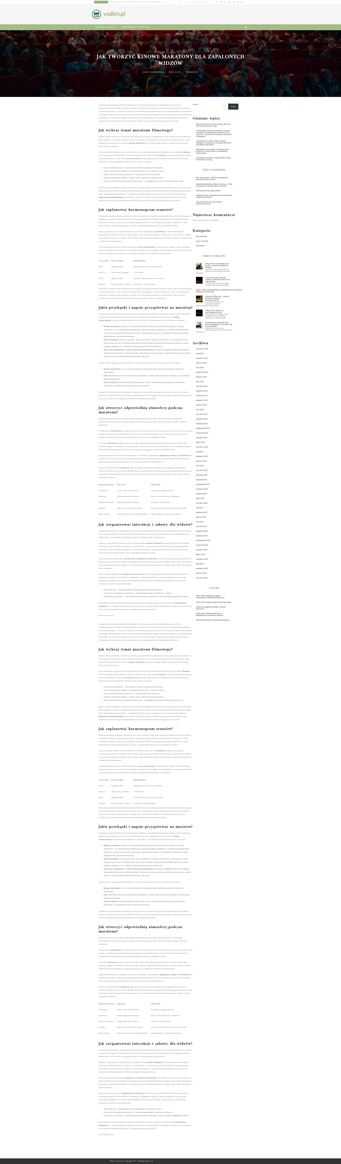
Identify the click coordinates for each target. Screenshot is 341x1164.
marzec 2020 (201, 573)
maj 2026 (200, 353)
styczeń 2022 (201, 470)
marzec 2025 (201, 363)
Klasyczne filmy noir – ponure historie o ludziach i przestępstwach (217, 298)
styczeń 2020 (202, 578)
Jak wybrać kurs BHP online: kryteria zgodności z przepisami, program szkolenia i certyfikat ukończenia (214, 143)
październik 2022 (203, 428)
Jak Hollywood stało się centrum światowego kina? (209, 203)
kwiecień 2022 (202, 456)
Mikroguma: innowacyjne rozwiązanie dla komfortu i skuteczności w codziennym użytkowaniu (135, 2)
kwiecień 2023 (202, 400)
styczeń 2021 (201, 526)
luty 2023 (200, 410)
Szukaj (195, 104)
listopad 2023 (201, 396)
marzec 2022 (201, 461)
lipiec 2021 (200, 498)
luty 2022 (200, 466)
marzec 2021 (201, 517)
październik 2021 (203, 484)
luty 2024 (200, 382)
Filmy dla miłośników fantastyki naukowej (212, 620)
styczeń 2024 (202, 386)
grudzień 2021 (202, 475)
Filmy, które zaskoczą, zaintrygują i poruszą (214, 311)
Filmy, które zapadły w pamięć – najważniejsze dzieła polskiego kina (210, 597)
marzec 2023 (201, 405)
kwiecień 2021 (202, 512)
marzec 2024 (201, 377)
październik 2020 (203, 540)
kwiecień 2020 (202, 568)
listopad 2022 (201, 424)
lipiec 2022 (200, 442)
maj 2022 (200, 452)
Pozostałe (99, 2)
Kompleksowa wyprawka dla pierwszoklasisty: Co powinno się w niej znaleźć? (218, 325)
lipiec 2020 (200, 554)
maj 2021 (199, 508)
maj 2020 (200, 564)
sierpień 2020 (202, 550)
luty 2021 (199, 522)
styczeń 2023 (201, 414)
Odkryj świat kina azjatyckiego (208, 191)
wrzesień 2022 (202, 433)
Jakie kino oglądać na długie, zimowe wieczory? (211, 608)
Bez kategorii (201, 236)
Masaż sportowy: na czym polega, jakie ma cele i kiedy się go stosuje (213, 125)
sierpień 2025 (202, 358)
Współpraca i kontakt (136, 27)
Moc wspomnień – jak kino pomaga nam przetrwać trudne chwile (212, 179)
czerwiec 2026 (202, 349)
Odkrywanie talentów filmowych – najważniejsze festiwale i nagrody (209, 614)
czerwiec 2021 (202, 503)
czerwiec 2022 (202, 447)
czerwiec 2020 (202, 559)
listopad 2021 (201, 480)
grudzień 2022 (202, 419)
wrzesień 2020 (202, 545)
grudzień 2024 (202, 372)
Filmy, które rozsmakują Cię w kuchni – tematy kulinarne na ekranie (217, 266)
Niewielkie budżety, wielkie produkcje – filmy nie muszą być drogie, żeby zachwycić (214, 185)
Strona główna (105, 27)
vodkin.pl (192, 72)
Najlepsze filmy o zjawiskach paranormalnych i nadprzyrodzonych (214, 196)
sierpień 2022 (201, 438)
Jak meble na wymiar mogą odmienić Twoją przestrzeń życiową (213, 159)
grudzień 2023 (202, 391)
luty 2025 (200, 368)
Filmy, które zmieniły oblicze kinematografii (213, 602)
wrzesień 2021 (202, 489)
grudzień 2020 (202, 531)
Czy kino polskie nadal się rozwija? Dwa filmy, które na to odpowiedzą (217, 280)
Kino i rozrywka (153, 72)
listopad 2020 (202, 536)
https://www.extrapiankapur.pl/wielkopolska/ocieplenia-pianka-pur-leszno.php (219, 291)
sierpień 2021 (201, 494)
